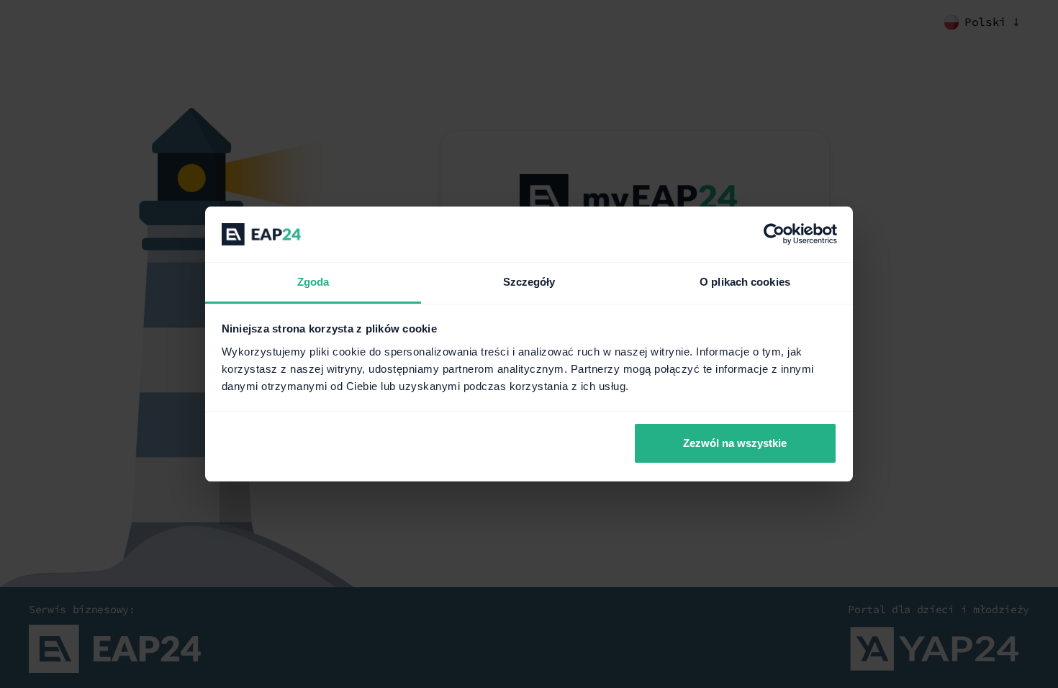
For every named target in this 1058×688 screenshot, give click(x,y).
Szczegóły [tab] (529, 282)
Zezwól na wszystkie (735, 443)
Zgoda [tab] (313, 282)
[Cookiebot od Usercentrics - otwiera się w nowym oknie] (774, 234)
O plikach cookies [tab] (745, 282)
